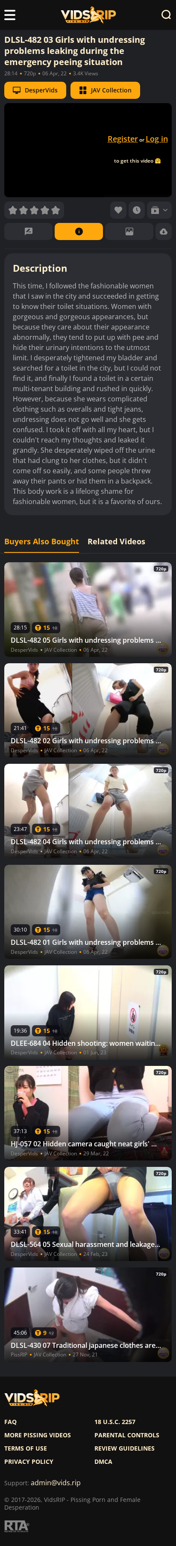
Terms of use (25, 1448)
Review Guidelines (124, 1448)
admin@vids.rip (56, 1482)
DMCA (103, 1462)
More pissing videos (37, 1435)
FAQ (10, 1422)
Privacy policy (28, 1462)
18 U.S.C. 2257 (114, 1422)
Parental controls (126, 1435)
